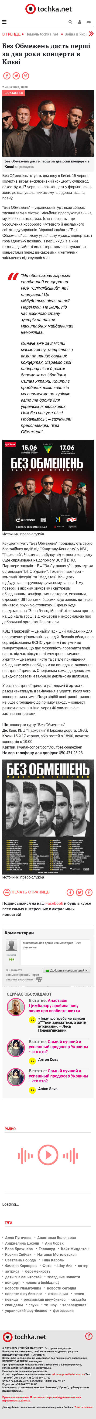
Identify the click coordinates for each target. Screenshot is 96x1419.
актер (83, 1266)
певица (11, 1299)
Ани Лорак (54, 1243)
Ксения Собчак (18, 1254)
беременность (38, 1271)
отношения (58, 1294)
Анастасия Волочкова (56, 1237)
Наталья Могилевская (57, 1254)
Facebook (54, 903)
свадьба (78, 1299)
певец (79, 1294)
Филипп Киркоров (21, 1266)
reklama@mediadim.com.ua (68, 1374)
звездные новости (63, 1277)
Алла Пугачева (18, 1237)
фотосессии (63, 1310)
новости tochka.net (42, 1282)
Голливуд (47, 1249)
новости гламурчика (23, 1288)
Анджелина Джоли (22, 1243)
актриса (12, 1271)
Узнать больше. (83, 1407)
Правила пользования (15, 1397)
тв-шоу (50, 1305)
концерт (12, 1282)
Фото (46, 1266)
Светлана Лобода (20, 1260)
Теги (9, 1223)
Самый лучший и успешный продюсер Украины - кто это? (58, 1046)
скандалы (14, 1305)
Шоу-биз (64, 1266)
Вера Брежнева (19, 1249)
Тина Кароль (53, 1260)
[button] (79, 22)
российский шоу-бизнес (44, 1299)
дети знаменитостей (23, 1277)
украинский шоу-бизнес (26, 1310)
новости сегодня (61, 1288)
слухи (33, 1305)
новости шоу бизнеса (23, 1294)
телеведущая (74, 1305)
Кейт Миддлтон (75, 1249)
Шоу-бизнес (14, 93)
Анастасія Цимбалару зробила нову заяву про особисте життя (54, 1005)
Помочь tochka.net (42, 34)
